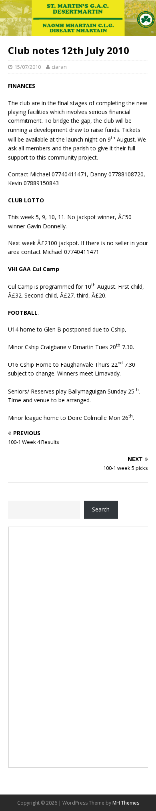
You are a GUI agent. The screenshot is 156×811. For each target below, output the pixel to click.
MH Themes (125, 802)
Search (101, 509)
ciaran (59, 66)
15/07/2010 (27, 66)
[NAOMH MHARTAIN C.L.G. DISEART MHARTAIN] (78, 31)
